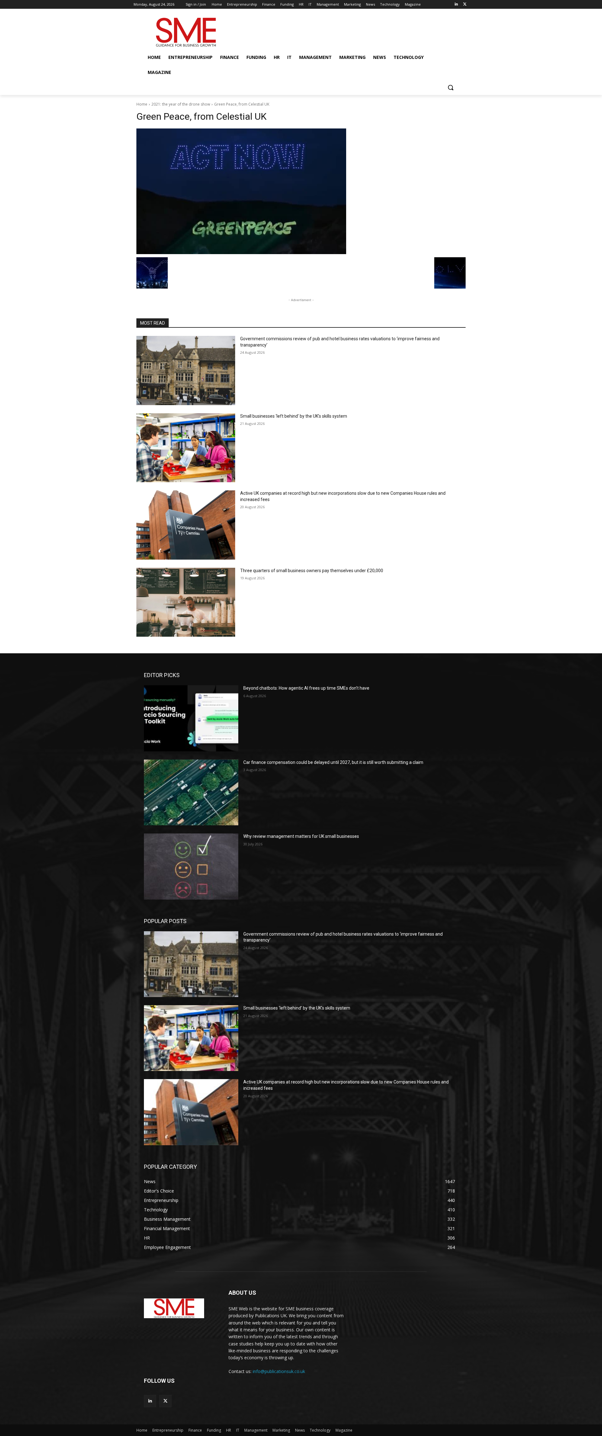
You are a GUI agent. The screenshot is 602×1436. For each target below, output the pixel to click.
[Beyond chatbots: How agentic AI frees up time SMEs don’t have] (191, 718)
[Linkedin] (456, 4)
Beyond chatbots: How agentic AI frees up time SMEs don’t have (306, 688)
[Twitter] (464, 4)
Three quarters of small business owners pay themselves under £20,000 (311, 570)
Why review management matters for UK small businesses (301, 836)
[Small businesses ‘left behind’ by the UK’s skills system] (185, 448)
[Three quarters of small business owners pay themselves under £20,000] (185, 602)
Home (141, 104)
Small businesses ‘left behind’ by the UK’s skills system (293, 416)
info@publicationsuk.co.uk (279, 1371)
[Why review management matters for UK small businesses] (191, 866)
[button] (450, 87)
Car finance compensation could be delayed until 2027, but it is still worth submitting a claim (333, 762)
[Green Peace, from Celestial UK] (301, 191)
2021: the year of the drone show (180, 104)
